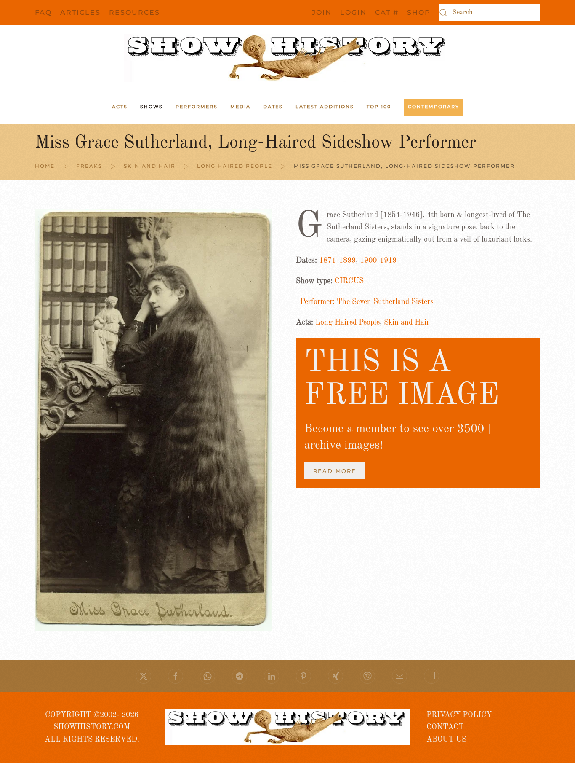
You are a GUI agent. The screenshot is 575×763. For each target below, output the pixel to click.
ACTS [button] (120, 107)
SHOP (419, 12)
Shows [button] (151, 107)
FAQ (43, 12)
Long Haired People (347, 322)
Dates (273, 107)
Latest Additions (324, 107)
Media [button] (240, 107)
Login (353, 12)
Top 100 (379, 107)
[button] (431, 676)
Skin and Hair (406, 322)
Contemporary (433, 107)
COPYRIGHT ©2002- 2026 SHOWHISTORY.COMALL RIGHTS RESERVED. (92, 727)
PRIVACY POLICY (459, 715)
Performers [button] (197, 107)
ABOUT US (446, 739)
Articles (80, 12)
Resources (134, 12)
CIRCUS (349, 281)
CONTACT (445, 727)
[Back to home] (287, 58)
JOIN (322, 12)
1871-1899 (337, 260)
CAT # (387, 12)
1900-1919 (378, 260)
